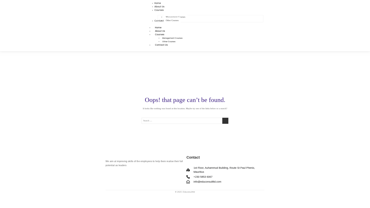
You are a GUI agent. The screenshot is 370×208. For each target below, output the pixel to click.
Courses (159, 34)
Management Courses (172, 38)
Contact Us (161, 44)
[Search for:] (185, 121)
